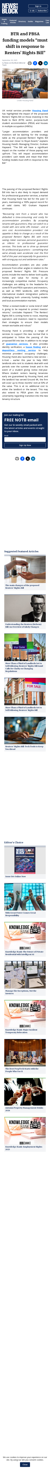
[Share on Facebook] (35, 63)
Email (6, 436)
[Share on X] (40, 63)
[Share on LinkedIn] (46, 63)
